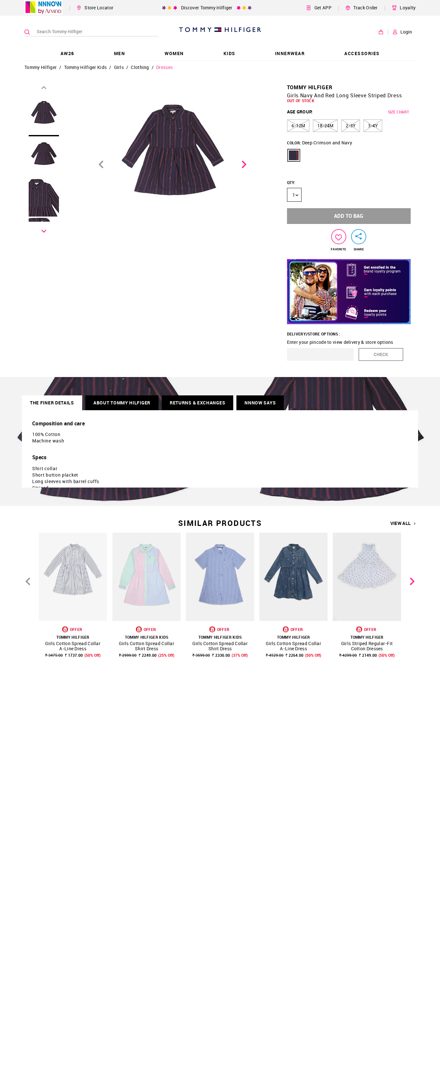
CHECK (381, 354)
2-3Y (351, 125)
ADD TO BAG (348, 215)
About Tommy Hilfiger (121, 403)
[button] (293, 155)
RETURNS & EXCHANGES (197, 403)
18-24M (325, 125)
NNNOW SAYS (260, 403)
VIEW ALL (400, 523)
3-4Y (373, 125)
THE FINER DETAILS (52, 403)
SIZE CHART (398, 111)
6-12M (298, 125)
